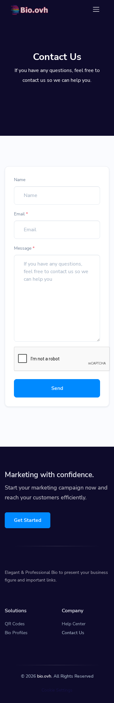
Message (24, 248)
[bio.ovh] (29, 9)
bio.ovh (44, 676)
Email (21, 214)
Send (57, 388)
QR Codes (15, 624)
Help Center (74, 624)
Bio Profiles (16, 633)
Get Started (27, 520)
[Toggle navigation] (96, 9)
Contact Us (73, 633)
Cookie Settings (57, 690)
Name (19, 180)
